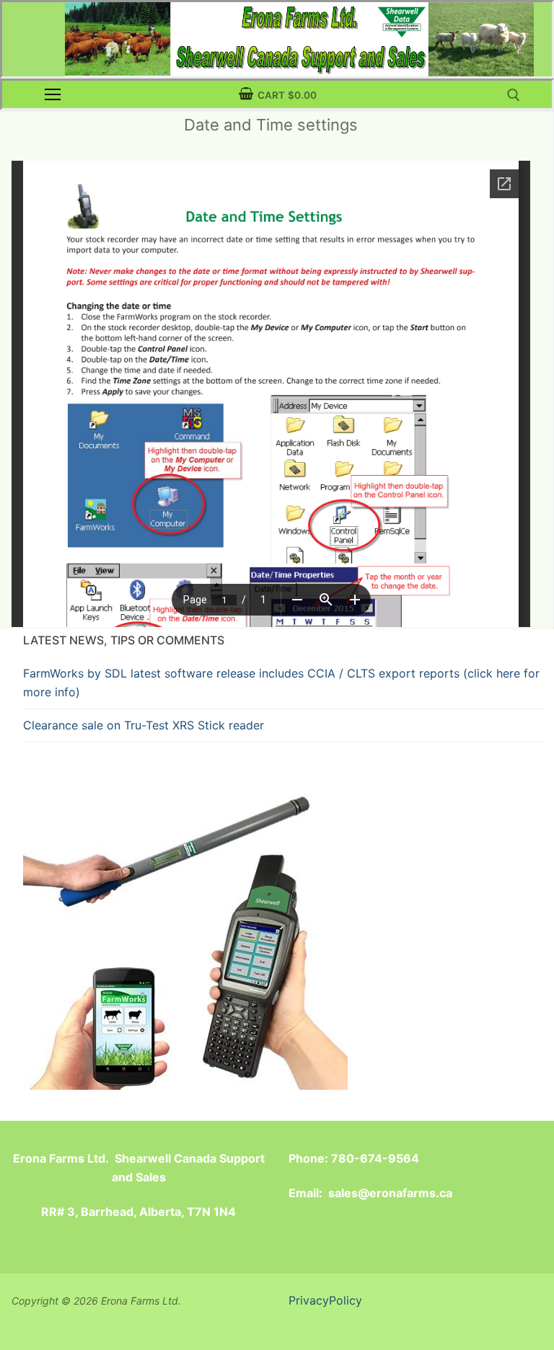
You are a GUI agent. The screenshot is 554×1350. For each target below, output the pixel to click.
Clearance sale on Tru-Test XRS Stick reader (143, 725)
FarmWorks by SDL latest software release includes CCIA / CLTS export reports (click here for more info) (281, 682)
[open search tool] (513, 95)
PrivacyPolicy (325, 1300)
